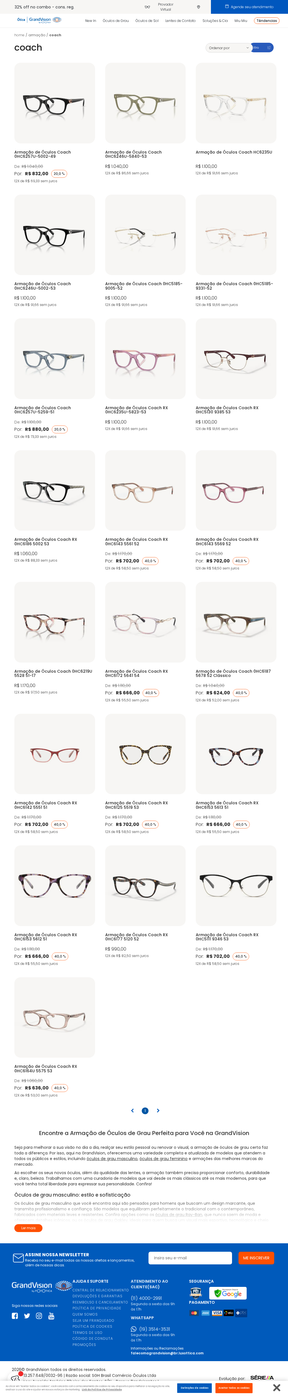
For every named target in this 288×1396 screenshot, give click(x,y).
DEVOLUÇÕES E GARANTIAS (98, 1296)
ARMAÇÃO (36, 35)
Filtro (255, 47)
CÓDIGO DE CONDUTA (93, 1338)
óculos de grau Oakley (106, 1220)
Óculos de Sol (147, 20)
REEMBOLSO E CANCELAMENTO (100, 1302)
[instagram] (39, 1316)
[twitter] (27, 1316)
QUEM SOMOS (85, 1314)
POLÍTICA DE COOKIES (92, 1326)
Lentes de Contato (180, 20)
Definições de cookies (195, 1388)
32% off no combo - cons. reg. (44, 7)
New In (90, 20)
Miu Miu (241, 20)
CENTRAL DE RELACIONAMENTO (101, 1290)
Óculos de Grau (116, 20)
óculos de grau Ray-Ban (178, 1214)
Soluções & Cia (215, 20)
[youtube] (51, 1316)
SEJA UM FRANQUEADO (93, 1320)
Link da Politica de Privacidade (102, 1389)
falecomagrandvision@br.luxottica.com (167, 1353)
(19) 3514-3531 (154, 1329)
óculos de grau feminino (164, 1158)
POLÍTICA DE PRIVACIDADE (97, 1308)
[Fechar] (276, 1387)
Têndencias (266, 20)
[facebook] (15, 1316)
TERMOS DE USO (88, 1332)
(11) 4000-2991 (146, 1298)
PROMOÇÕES (84, 1344)
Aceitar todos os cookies (234, 1388)
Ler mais (28, 1228)
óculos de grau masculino (112, 1158)
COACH (55, 35)
